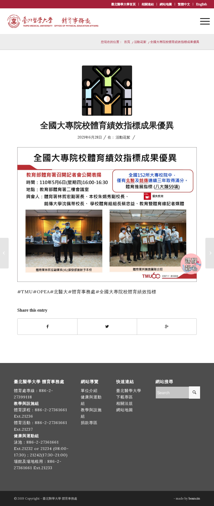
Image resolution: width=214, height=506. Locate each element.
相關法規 (124, 403)
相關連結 (148, 4)
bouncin (194, 498)
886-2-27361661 (51, 409)
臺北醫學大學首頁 (123, 4)
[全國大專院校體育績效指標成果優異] (107, 91)
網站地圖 (166, 4)
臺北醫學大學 (128, 390)
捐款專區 (89, 422)
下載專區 (124, 397)
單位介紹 (89, 390)
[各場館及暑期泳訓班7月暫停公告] (4, 253)
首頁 (127, 42)
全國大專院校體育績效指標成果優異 (107, 125)
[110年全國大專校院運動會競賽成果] (209, 253)
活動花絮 (140, 42)
